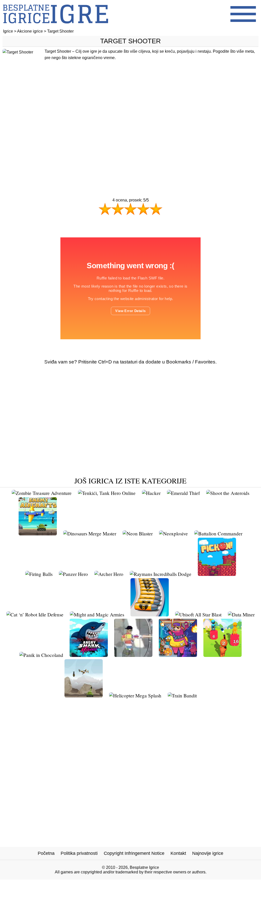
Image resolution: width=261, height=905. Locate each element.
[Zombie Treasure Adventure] (42, 493)
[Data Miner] (241, 614)
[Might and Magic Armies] (97, 614)
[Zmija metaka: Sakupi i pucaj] (149, 614)
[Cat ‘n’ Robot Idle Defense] (34, 614)
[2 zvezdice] (117, 208)
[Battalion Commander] (218, 533)
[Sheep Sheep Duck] (178, 655)
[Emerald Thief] (183, 493)
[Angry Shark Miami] (89, 655)
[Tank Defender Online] (83, 695)
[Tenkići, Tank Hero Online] (107, 493)
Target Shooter (130, 41)
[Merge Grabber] (222, 655)
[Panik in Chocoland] (41, 655)
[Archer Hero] (108, 574)
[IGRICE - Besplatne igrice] (55, 26)
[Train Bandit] (182, 695)
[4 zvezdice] (143, 208)
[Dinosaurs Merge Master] (89, 533)
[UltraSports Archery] (133, 655)
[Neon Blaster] (138, 533)
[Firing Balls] (39, 574)
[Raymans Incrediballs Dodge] (160, 574)
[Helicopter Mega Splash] (135, 695)
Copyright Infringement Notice (134, 853)
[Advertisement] (130, 131)
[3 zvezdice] (130, 208)
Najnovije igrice (207, 853)
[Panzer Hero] (73, 574)
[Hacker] (151, 493)
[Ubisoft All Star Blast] (198, 614)
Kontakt (178, 853)
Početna (46, 853)
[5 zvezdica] (156, 208)
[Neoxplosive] (173, 533)
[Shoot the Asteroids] (227, 493)
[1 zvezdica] (105, 208)
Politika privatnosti (79, 853)
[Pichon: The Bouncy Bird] (217, 574)
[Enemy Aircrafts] (38, 533)
